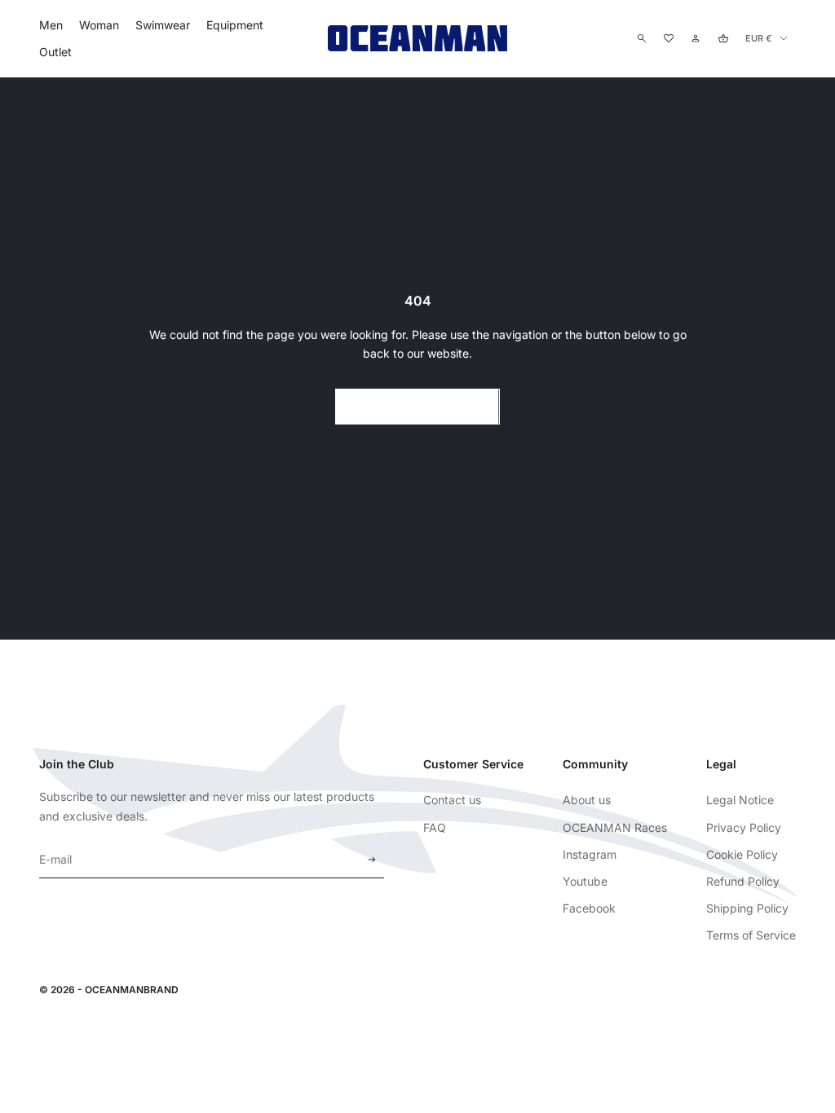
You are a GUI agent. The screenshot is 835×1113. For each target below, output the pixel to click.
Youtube (585, 881)
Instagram (589, 854)
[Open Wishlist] (669, 38)
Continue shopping (417, 405)
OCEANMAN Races (615, 827)
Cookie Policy (742, 854)
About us (587, 800)
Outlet (55, 52)
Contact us (452, 800)
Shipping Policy (747, 908)
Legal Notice (740, 800)
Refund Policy (743, 881)
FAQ (434, 827)
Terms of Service (751, 935)
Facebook (589, 908)
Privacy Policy (743, 827)
